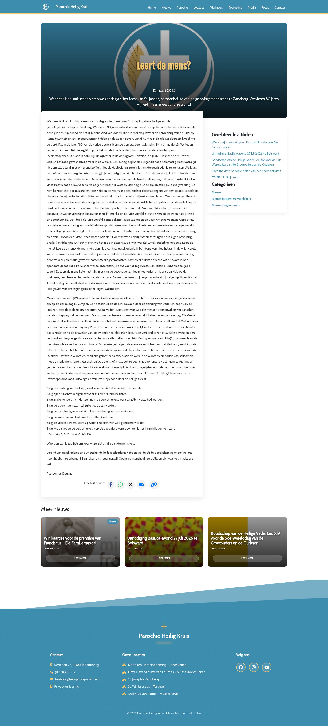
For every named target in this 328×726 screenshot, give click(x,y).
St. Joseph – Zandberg (143, 679)
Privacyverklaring (66, 686)
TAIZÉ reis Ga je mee (225, 177)
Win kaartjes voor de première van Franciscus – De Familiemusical (245, 145)
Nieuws (166, 7)
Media (252, 7)
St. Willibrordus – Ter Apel (146, 686)
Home (152, 7)
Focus (265, 7)
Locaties (199, 7)
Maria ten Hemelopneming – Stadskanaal (157, 665)
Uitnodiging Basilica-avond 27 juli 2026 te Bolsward (245, 153)
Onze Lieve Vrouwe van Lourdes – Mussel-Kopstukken (166, 672)
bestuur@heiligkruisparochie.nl (77, 679)
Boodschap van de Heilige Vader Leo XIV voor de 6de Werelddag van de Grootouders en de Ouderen (246, 162)
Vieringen (216, 7)
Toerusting (235, 7)
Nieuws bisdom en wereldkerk (231, 199)
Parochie (182, 7)
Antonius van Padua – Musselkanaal (153, 694)
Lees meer (80, 558)
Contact (280, 7)
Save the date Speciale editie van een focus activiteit (246, 171)
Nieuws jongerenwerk (226, 205)
